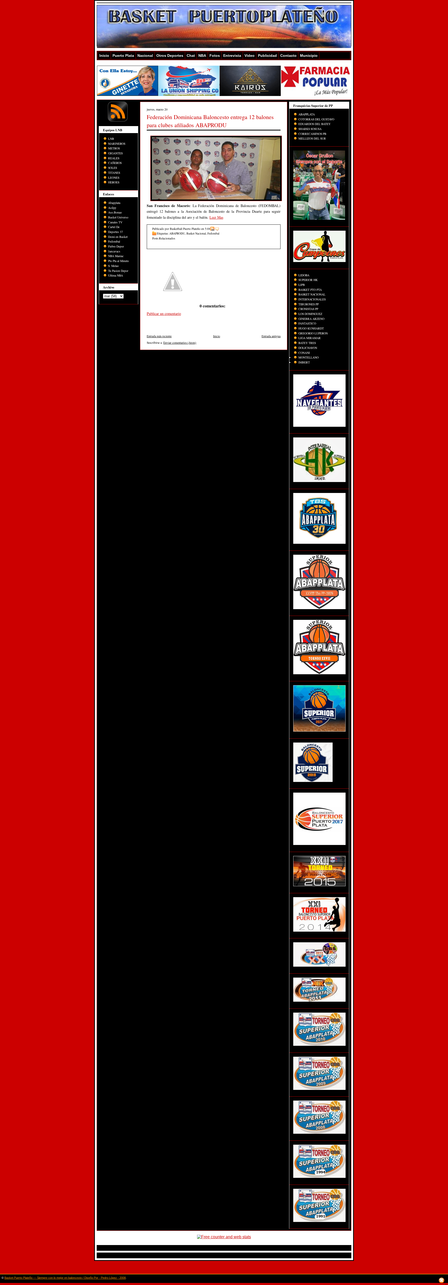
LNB (111, 139)
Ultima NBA (115, 275)
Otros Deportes (169, 55)
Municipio (309, 55)
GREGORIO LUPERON (313, 333)
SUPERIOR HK (308, 280)
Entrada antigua (271, 336)
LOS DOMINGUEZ (310, 314)
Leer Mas (216, 217)
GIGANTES (115, 153)
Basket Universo (118, 217)
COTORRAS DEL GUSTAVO (316, 119)
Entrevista (232, 55)
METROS (114, 148)
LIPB (301, 285)
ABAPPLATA (306, 114)
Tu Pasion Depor (118, 271)
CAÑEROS (115, 163)
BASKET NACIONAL (311, 294)
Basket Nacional (196, 233)
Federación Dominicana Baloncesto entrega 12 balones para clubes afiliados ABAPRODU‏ (210, 121)
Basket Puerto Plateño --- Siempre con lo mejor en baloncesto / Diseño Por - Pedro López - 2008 (65, 1277)
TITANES (114, 173)
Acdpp (112, 208)
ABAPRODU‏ (177, 233)
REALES (113, 158)
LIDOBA (303, 275)
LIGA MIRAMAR (309, 338)
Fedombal (114, 241)
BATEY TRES (307, 343)
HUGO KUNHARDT (311, 328)
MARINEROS (116, 144)
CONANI (304, 353)
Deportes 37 (115, 232)
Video (249, 55)
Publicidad (267, 55)
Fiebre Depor (116, 246)
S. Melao (113, 266)
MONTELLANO (308, 357)
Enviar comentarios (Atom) (179, 343)
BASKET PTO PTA (310, 290)
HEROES (113, 182)
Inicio (104, 55)
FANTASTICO (307, 323)
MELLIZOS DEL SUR (312, 138)
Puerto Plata (123, 55)
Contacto (288, 55)
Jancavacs (114, 251)
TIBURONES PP (308, 304)
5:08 (207, 229)
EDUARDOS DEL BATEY (314, 124)
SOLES (112, 168)
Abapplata (114, 203)
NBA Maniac (116, 256)
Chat (191, 55)
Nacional (145, 55)
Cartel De (114, 227)
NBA (202, 55)
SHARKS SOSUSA (309, 129)
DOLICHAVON (307, 348)
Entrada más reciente (159, 336)
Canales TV (115, 222)
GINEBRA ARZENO (311, 319)
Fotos (214, 55)
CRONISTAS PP (308, 309)
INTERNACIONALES (312, 299)
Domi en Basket (118, 237)
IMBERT (304, 362)
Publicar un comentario (164, 313)
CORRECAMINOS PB (312, 134)
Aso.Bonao (115, 212)
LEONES (113, 178)
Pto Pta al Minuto (118, 261)
